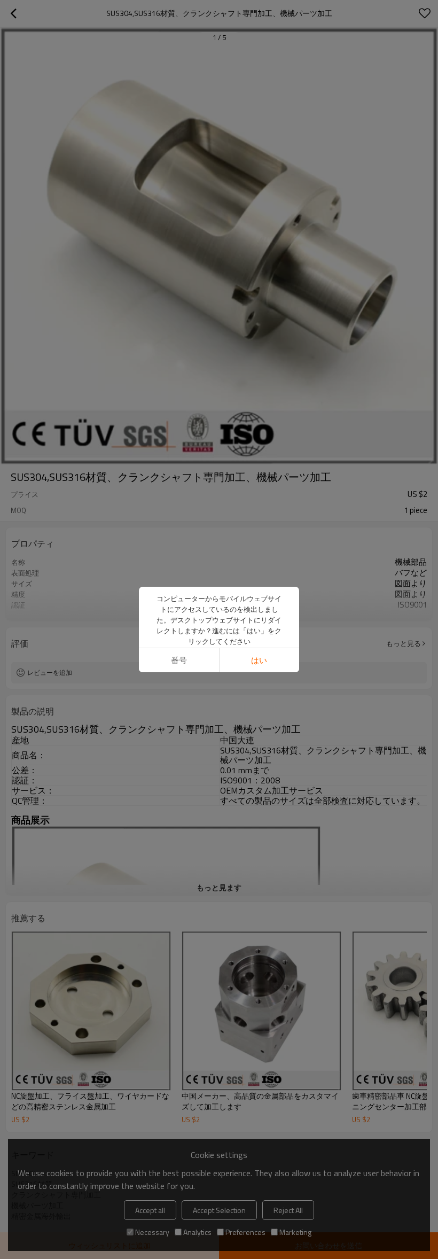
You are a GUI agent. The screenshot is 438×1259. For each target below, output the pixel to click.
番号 (179, 660)
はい (259, 660)
